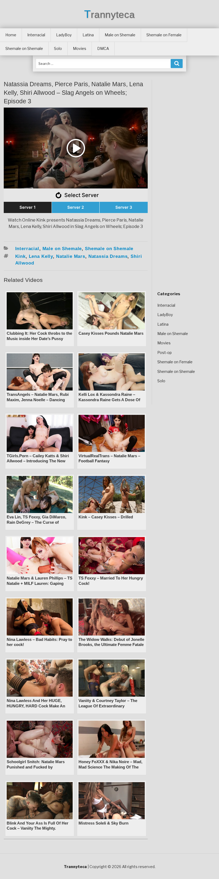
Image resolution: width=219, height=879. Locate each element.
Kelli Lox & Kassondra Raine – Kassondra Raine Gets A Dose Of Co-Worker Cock (109, 399)
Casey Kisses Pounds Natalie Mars (111, 333)
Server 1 (27, 207)
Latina (88, 35)
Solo (58, 48)
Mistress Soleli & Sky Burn (103, 823)
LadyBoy (64, 35)
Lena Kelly (41, 256)
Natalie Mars (70, 256)
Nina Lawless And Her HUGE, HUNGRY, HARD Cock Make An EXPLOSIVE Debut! (36, 705)
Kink (20, 256)
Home (10, 35)
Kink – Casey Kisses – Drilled (106, 517)
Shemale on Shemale (24, 48)
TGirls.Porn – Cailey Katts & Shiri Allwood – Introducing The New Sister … (38, 461)
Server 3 (123, 207)
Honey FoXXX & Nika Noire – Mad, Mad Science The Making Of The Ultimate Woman (110, 766)
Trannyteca (109, 14)
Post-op (164, 352)
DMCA (103, 48)
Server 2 (75, 207)
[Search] (177, 63)
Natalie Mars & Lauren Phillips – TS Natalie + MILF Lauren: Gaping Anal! (39, 583)
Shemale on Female (164, 35)
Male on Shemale (120, 35)
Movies (79, 48)
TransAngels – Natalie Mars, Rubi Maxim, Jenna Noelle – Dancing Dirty (38, 399)
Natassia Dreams (108, 256)
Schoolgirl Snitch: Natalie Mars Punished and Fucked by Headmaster (36, 766)
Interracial (36, 35)
